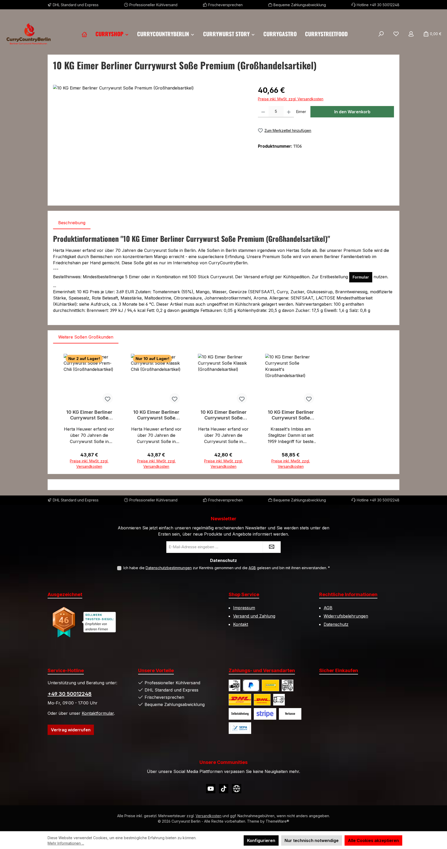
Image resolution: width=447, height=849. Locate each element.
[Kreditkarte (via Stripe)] (265, 714)
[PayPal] (251, 685)
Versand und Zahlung (254, 616)
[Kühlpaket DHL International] (262, 699)
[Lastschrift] (240, 728)
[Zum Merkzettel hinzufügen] (107, 398)
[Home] (84, 34)
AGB (252, 568)
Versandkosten (208, 816)
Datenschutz (336, 624)
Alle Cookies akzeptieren (373, 840)
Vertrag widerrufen (71, 729)
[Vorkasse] (290, 714)
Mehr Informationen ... (66, 843)
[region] (150, 140)
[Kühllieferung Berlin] (287, 685)
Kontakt (240, 624)
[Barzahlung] (234, 685)
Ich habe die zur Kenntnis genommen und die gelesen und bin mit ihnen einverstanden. (226, 568)
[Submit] (272, 547)
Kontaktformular (98, 713)
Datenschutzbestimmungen (169, 568)
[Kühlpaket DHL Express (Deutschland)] (240, 699)
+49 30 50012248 (70, 694)
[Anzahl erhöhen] (289, 111)
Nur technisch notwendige (312, 840)
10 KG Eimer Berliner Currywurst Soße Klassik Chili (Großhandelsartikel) (156, 415)
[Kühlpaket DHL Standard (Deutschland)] (270, 685)
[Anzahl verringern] (263, 111)
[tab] (72, 222)
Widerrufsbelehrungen (346, 616)
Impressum (244, 607)
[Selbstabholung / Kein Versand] (240, 714)
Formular (361, 277)
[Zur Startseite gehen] (28, 34)
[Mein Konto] (411, 34)
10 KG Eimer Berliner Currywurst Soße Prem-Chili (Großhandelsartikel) (89, 415)
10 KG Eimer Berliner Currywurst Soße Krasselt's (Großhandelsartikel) (290, 415)
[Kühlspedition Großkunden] (279, 699)
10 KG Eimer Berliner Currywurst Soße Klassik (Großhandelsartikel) (223, 415)
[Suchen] (381, 34)
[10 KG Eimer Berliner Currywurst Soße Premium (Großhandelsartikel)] (150, 140)
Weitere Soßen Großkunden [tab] (85, 337)
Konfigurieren (261, 840)
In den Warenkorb (352, 111)
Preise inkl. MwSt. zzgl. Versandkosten (290, 99)
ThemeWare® (277, 821)
